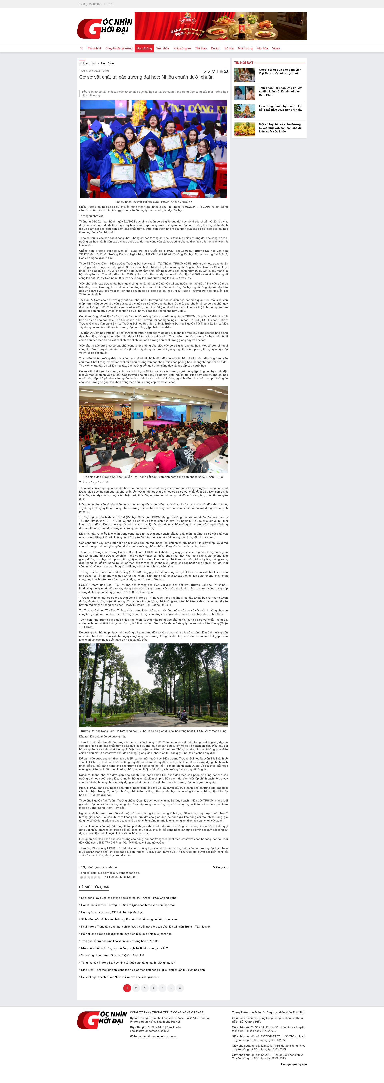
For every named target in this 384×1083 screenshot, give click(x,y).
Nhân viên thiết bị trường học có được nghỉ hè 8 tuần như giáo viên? (124, 948)
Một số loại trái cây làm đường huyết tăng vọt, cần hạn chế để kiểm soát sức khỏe (280, 128)
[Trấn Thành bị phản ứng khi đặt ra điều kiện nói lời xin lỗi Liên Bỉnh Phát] (244, 92)
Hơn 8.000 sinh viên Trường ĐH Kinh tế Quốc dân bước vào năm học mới (128, 905)
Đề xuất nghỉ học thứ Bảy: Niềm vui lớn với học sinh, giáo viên (120, 977)
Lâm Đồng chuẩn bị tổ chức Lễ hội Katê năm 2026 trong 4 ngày (280, 107)
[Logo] (102, 1019)
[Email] (226, 71)
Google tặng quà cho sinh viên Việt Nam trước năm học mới (280, 71)
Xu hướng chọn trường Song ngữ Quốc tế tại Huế (112, 955)
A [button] (205, 71)
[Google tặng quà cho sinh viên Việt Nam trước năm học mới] (244, 74)
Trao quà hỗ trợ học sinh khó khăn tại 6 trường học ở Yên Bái (120, 941)
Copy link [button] (221, 867)
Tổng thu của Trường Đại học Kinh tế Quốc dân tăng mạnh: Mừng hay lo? (128, 962)
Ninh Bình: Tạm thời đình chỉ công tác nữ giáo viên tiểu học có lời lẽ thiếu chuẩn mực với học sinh (143, 969)
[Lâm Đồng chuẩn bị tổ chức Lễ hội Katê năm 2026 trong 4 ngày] (244, 111)
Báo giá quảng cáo (294, 1064)
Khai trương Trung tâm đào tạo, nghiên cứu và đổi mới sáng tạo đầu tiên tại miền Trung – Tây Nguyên (146, 926)
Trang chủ (89, 63)
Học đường (108, 63)
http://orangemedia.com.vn (160, 1036)
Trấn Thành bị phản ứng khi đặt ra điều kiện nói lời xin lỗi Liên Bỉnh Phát (280, 91)
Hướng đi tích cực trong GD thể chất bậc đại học (112, 912)
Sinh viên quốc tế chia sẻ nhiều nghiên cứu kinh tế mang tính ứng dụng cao (129, 919)
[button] (221, 71)
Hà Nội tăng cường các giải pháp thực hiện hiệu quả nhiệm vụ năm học (126, 933)
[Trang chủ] (81, 48)
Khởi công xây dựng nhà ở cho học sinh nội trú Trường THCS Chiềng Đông (128, 897)
